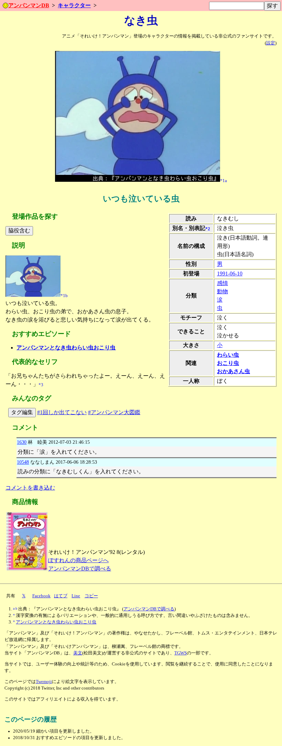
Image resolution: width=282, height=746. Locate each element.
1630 (21, 442)
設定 (270, 43)
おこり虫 (228, 363)
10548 (23, 462)
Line (76, 595)
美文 (77, 653)
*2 (207, 228)
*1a (223, 180)
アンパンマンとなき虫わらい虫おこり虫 (66, 347)
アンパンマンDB (28, 5)
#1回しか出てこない (62, 412)
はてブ (60, 595)
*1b (64, 295)
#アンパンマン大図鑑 (114, 412)
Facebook (41, 595)
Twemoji (44, 681)
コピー (91, 595)
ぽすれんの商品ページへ (78, 560)
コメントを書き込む (30, 488)
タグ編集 (22, 412)
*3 (41, 384)
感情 (222, 283)
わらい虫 (228, 355)
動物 (222, 291)
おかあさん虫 (233, 371)
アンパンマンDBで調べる (79, 568)
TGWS (180, 653)
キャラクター (74, 5)
